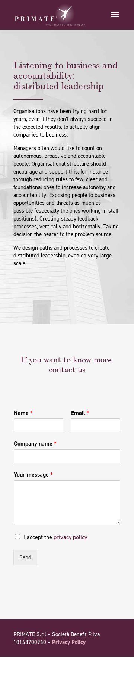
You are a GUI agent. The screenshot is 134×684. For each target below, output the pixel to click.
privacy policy (70, 537)
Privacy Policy (69, 642)
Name (23, 413)
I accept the (55, 537)
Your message (33, 474)
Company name (35, 443)
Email (80, 413)
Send (25, 557)
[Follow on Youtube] (100, 663)
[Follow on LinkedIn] (115, 663)
